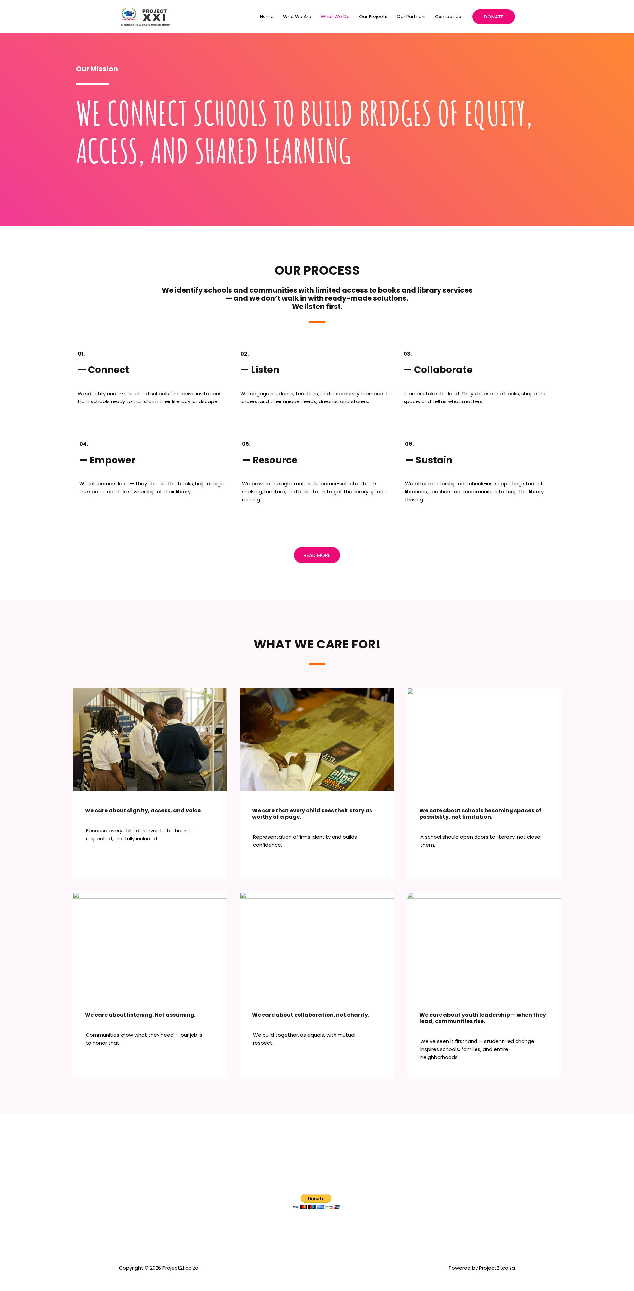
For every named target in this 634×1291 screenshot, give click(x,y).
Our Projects (373, 16)
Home (267, 16)
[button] (493, 16)
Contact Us (448, 16)
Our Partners (411, 16)
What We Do (335, 16)
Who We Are (297, 16)
